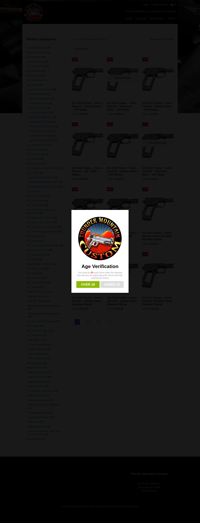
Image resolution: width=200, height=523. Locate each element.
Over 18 (88, 284)
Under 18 (112, 284)
